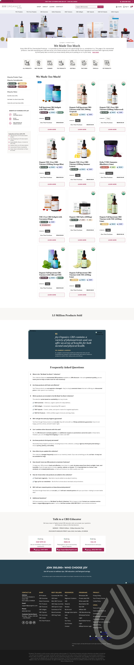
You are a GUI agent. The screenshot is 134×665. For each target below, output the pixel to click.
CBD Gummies (44, 12)
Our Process (68, 623)
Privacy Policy (88, 576)
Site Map (83, 643)
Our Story (67, 621)
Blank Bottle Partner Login (85, 622)
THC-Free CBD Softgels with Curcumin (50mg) (50, 218)
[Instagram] (30, 622)
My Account (68, 609)
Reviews (67, 607)
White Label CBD (84, 601)
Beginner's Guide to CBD (70, 599)
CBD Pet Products (102, 12)
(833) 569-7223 (26, 611)
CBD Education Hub (89, 643)
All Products (42, 595)
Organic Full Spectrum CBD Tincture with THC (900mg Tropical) (80, 109)
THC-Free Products (31, 12)
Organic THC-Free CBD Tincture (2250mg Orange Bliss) (51, 163)
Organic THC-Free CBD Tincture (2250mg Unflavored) (111, 108)
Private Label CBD (84, 598)
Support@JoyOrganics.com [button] (69, 549)
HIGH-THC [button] (22, 86)
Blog (66, 618)
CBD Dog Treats (56, 615)
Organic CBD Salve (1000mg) (80, 217)
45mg (77, 175)
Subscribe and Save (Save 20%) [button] (15, 103)
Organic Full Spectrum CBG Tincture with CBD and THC (50, 274)
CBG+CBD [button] (12, 86)
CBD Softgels (79, 12)
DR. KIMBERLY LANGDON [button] (63, 350)
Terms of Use (97, 608)
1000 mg (78, 226)
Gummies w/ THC (56, 609)
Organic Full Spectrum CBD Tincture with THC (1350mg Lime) (80, 275)
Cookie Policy (97, 601)
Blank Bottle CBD (84, 604)
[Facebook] (23, 622)
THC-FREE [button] (12, 83)
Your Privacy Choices (99, 598)
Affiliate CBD (82, 609)
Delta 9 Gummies (56, 12)
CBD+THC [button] (22, 83)
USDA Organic (115, 12)
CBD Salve (54, 598)
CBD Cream (42, 618)
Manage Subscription (71, 612)
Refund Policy (97, 625)
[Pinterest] (34, 622)
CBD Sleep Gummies (57, 604)
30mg (77, 120)
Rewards (67, 604)
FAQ (66, 595)
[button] (132, 1)
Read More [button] (95, 52)
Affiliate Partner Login (85, 626)
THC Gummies (43, 615)
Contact (67, 626)
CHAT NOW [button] (44, 549)
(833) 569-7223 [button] (96, 549)
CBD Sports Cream (56, 607)
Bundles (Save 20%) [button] (12, 95)
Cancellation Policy (98, 619)
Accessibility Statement (100, 616)
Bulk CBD (81, 607)
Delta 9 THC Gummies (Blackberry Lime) (108, 163)
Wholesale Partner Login (84, 616)
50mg (47, 118)
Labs (66, 615)
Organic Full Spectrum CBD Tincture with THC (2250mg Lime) (111, 219)
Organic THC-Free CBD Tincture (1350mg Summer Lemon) (79, 164)
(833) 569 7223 (126, 1)
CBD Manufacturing (84, 612)
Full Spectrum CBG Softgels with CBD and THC (50, 108)
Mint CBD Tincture (56, 601)
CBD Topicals (90, 12)
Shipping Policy (97, 627)
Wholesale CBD (83, 595)
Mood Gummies (56, 612)
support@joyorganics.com (29, 605)
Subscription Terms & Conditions (99, 612)
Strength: (41, 118)
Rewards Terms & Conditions (101, 622)
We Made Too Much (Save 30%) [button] (15, 99)
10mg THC (109, 173)
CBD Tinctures (68, 12)
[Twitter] (27, 622)
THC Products (19, 12)
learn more (52, 129)
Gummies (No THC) (57, 595)
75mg (108, 118)
